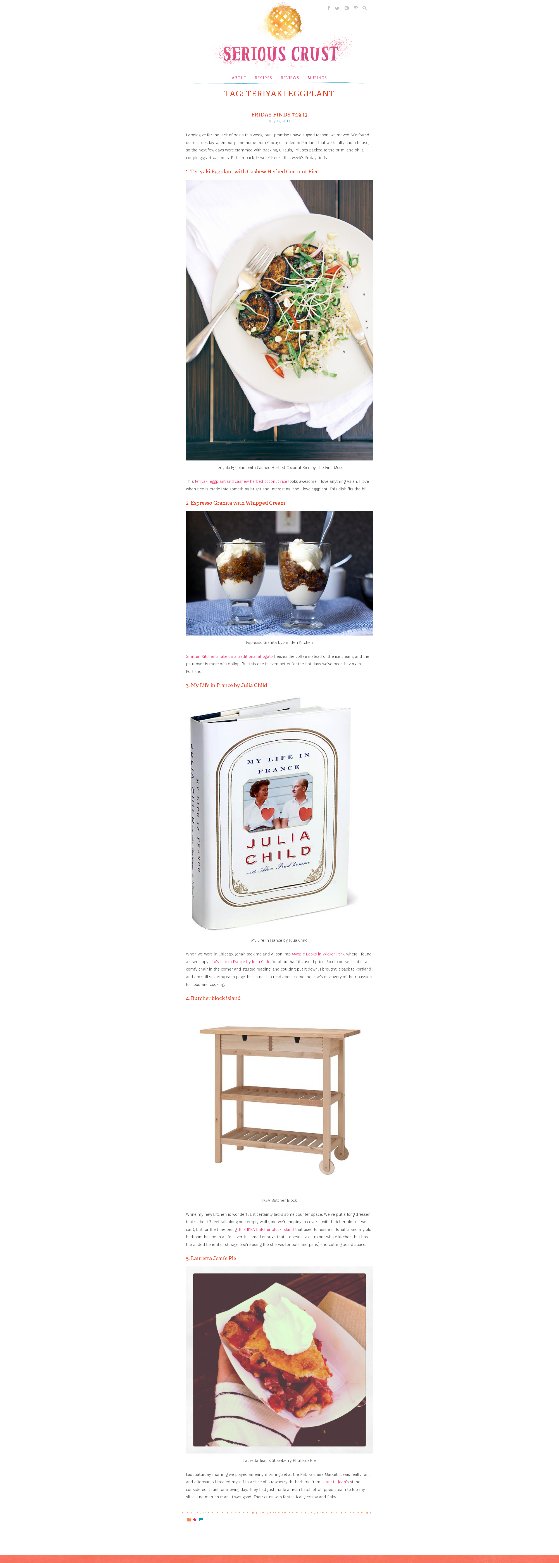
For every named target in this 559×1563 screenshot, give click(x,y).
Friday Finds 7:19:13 (279, 114)
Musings (317, 77)
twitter (337, 8)
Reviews (290, 77)
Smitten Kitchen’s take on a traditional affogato (229, 656)
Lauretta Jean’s (335, 1481)
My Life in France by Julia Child (242, 961)
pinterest (347, 8)
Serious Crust (281, 36)
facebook (328, 8)
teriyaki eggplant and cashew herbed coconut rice (241, 481)
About (239, 77)
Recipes (263, 77)
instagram (356, 8)
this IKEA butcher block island (266, 1229)
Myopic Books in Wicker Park (318, 954)
